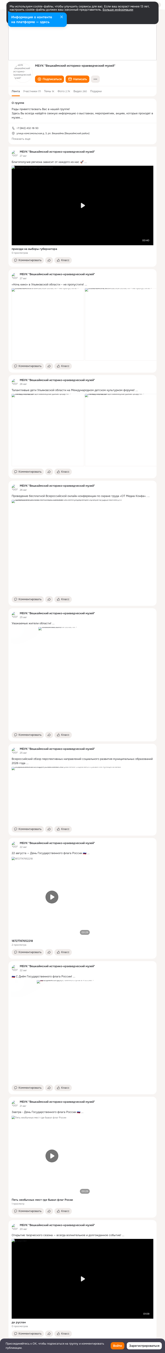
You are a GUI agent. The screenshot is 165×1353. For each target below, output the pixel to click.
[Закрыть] (62, 17)
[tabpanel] (82, 743)
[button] (49, 79)
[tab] (16, 91)
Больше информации (118, 10)
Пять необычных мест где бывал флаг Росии (42, 1200)
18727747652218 (22, 941)
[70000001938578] (15, 153)
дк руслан (19, 1322)
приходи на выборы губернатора (34, 249)
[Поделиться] (49, 260)
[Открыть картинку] (48, 324)
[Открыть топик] (82, 162)
